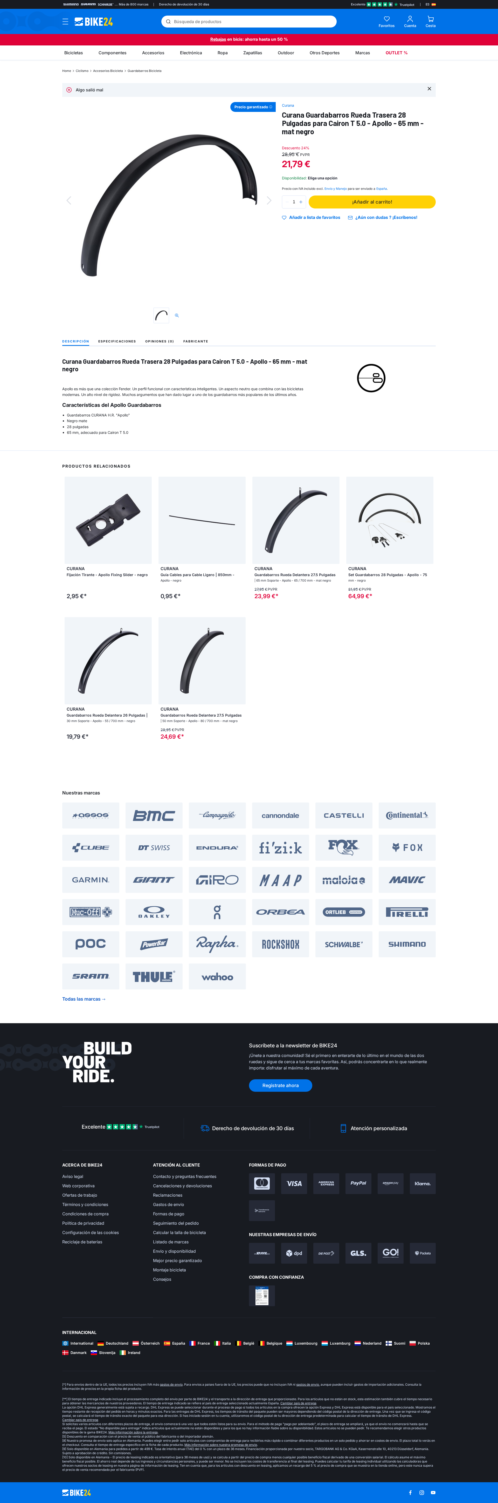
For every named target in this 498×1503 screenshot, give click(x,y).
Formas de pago (168, 1213)
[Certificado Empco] (262, 1295)
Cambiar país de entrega (298, 1403)
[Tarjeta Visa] (294, 1183)
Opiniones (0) (159, 341)
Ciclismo (82, 71)
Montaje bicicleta (169, 1269)
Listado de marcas (171, 1241)
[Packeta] (423, 1253)
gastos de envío (171, 1384)
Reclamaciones (167, 1195)
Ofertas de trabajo (79, 1195)
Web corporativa (78, 1185)
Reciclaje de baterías (82, 1241)
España (381, 189)
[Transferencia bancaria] (262, 1210)
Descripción (75, 341)
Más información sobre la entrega (133, 1432)
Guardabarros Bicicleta (145, 71)
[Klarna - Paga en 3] (423, 1183)
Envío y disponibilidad (174, 1251)
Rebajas (218, 39)
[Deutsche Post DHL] (262, 1253)
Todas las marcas (81, 999)
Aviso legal (72, 1176)
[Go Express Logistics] (391, 1253)
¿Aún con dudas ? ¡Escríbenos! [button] (386, 217)
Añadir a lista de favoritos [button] (314, 217)
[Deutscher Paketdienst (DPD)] (294, 1253)
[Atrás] (68, 200)
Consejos (162, 1279)
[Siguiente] (269, 200)
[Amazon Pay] (391, 1183)
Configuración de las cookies (90, 1232)
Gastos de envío (168, 1204)
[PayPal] (358, 1183)
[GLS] (358, 1253)
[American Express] (326, 1183)
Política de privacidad (83, 1223)
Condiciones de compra (85, 1213)
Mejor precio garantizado (177, 1260)
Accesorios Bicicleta (108, 71)
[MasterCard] (262, 1183)
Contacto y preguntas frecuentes (184, 1176)
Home (66, 71)
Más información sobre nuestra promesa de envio (220, 1445)
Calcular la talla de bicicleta (179, 1232)
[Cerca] (429, 88)
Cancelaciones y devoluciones (182, 1185)
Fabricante (195, 341)
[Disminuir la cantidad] (287, 202)
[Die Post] (326, 1253)
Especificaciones (117, 341)
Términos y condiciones (85, 1204)
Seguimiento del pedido (176, 1223)
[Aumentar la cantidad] (301, 202)
